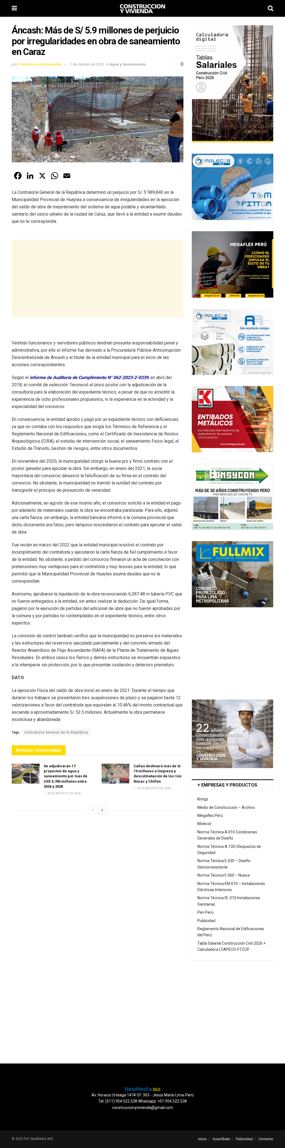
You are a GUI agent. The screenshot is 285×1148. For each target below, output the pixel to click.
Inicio (202, 1139)
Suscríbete (221, 1139)
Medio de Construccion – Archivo (226, 807)
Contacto (266, 1139)
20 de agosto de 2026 (63, 793)
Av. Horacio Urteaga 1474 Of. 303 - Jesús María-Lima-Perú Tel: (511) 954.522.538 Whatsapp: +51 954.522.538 (143, 1098)
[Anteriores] (93, 810)
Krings (202, 799)
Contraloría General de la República (56, 732)
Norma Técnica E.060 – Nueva (223, 875)
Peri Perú (205, 912)
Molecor (204, 823)
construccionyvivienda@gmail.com (142, 1107)
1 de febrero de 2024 (87, 64)
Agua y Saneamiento (128, 64)
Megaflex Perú (210, 815)
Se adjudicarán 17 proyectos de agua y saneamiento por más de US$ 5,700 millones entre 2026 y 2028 (65, 776)
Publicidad (206, 920)
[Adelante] (102, 810)
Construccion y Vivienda (39, 64)
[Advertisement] (97, 279)
